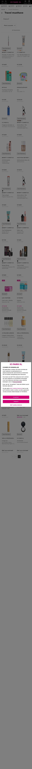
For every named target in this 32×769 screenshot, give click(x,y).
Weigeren (16, 401)
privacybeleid (17, 381)
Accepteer (16, 397)
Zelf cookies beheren (16, 405)
